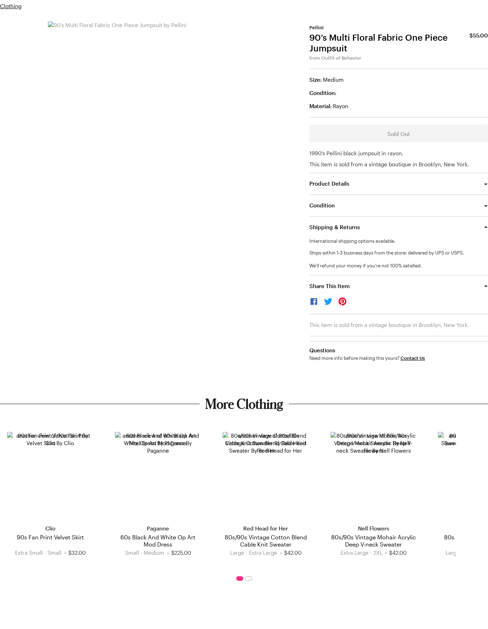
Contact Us (412, 358)
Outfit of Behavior (341, 58)
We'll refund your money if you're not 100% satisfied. (365, 265)
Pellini (316, 27)
